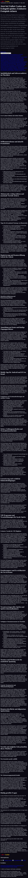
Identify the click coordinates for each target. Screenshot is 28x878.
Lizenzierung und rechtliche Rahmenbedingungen (14, 62)
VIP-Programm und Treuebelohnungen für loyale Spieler (13, 63)
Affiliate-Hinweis (20, 865)
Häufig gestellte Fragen (20, 70)
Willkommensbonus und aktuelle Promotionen (11, 55)
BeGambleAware (16, 860)
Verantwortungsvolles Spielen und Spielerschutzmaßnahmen (13, 66)
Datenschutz (3, 865)
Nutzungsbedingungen (11, 865)
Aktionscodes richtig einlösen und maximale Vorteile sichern (14, 57)
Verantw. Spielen (13, 866)
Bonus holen (3, 51)
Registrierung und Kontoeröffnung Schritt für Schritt (12, 58)
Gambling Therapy (7, 860)
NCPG (23, 860)
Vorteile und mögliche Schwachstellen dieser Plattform (12, 70)
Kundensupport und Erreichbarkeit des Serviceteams (13, 65)
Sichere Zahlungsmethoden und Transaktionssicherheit (12, 61)
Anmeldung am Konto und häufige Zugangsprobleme (12, 59)
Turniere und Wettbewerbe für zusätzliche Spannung (12, 67)
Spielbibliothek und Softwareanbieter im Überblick (12, 54)
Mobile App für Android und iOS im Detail (10, 60)
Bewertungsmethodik (5, 866)
